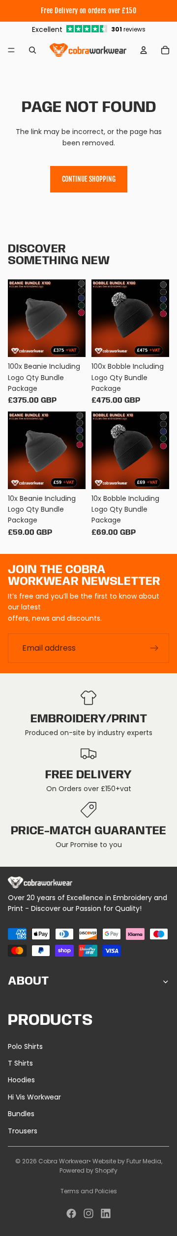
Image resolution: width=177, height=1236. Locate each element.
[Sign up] (154, 648)
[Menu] (11, 50)
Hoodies (21, 1080)
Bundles (21, 1114)
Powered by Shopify (88, 1170)
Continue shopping (89, 179)
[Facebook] (71, 1213)
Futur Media (143, 1161)
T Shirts (20, 1063)
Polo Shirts (25, 1046)
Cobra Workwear (63, 1161)
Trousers (22, 1131)
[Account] (143, 50)
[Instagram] (88, 1213)
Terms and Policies (88, 1191)
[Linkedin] (106, 1213)
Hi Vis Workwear (34, 1097)
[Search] (32, 50)
